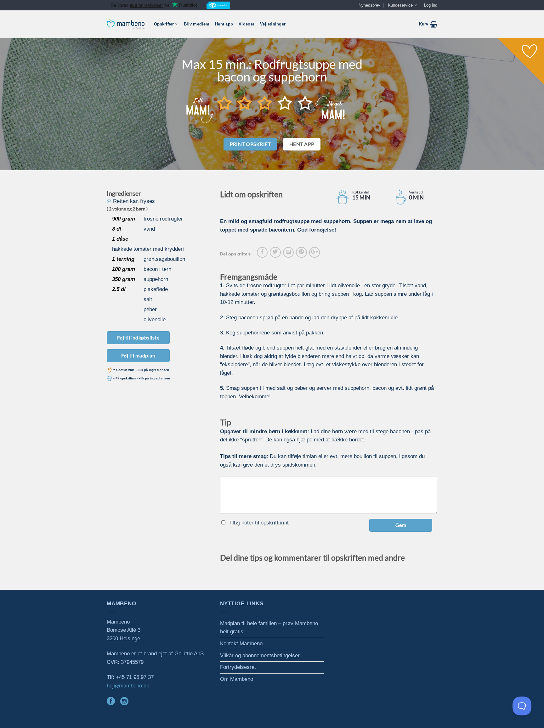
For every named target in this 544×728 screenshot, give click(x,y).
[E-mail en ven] (288, 252)
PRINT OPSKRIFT (250, 144)
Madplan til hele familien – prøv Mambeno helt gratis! (269, 627)
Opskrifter (164, 24)
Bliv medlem (196, 24)
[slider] (264, 102)
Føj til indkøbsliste (138, 337)
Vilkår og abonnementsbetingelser (260, 655)
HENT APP (301, 144)
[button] (428, 24)
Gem (400, 525)
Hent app (224, 24)
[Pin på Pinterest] (301, 252)
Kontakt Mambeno (241, 644)
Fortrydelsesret (238, 667)
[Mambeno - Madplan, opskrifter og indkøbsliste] (125, 24)
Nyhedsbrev (369, 5)
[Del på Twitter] (275, 252)
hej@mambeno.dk (128, 686)
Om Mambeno (236, 679)
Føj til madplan (138, 355)
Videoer (246, 24)
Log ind (430, 5)
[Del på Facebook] (262, 252)
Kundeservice (400, 5)
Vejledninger (273, 24)
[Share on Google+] (314, 252)
